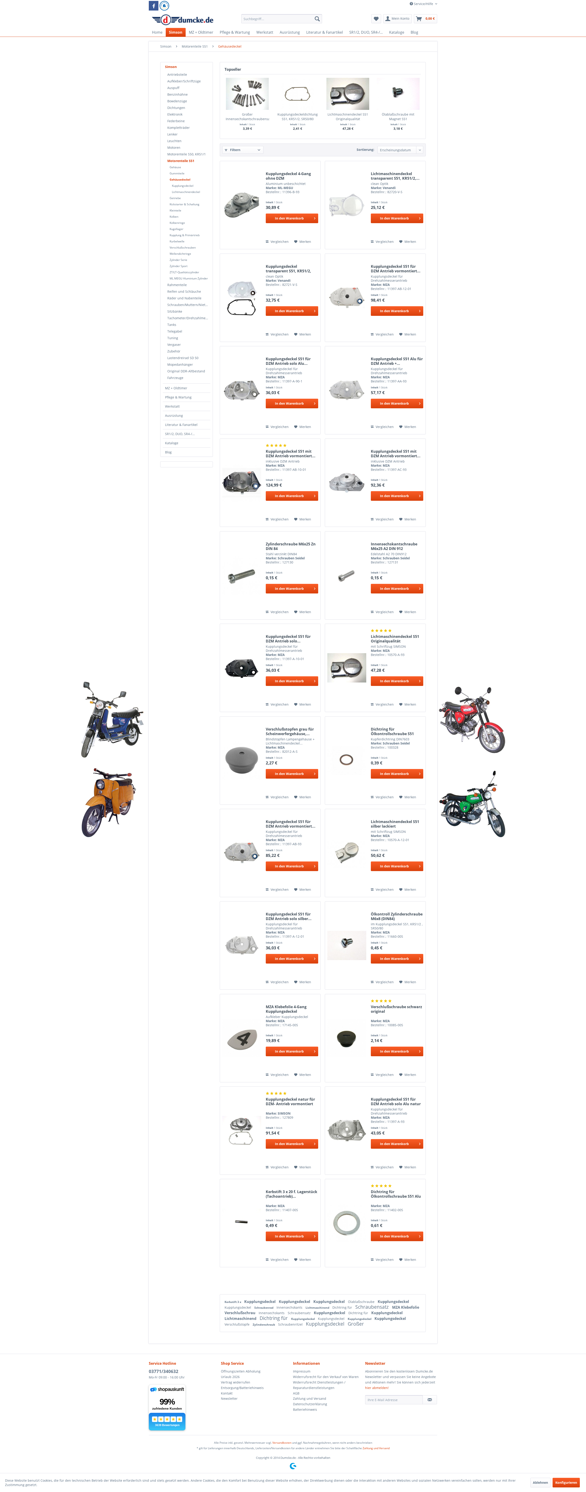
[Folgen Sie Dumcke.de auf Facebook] (153, 6)
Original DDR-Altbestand (186, 371)
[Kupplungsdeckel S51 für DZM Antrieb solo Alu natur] (346, 1130)
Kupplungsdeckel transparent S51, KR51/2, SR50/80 (288, 268)
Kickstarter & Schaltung (184, 204)
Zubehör (173, 351)
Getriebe (175, 198)
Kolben (174, 217)
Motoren (173, 147)
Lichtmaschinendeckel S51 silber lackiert (395, 824)
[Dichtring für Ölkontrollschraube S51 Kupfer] (346, 760)
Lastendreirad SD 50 (182, 358)
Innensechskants (290, 1307)
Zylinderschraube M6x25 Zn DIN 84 (291, 546)
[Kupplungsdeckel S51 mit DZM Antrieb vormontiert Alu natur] (346, 482)
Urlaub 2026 (230, 1377)
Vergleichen (279, 241)
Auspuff (173, 88)
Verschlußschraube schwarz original (396, 1009)
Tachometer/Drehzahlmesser (188, 318)
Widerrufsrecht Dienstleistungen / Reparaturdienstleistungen (319, 1385)
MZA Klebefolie (405, 1307)
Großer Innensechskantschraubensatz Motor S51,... (247, 116)
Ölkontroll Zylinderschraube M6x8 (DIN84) (397, 916)
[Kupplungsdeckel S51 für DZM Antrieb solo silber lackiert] (241, 945)
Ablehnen (540, 1482)
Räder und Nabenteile (184, 298)
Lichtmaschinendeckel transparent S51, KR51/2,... (395, 176)
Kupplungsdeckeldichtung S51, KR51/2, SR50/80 (297, 116)
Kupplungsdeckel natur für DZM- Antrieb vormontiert (290, 1101)
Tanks (171, 324)
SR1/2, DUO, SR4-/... (180, 434)
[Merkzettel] (376, 18)
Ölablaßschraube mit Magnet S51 (398, 116)
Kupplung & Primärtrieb (185, 235)
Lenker (172, 134)
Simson (171, 67)
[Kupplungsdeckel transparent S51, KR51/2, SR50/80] (241, 297)
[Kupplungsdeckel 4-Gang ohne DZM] (241, 205)
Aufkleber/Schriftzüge (184, 81)
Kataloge (171, 443)
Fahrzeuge (175, 378)
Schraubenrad (264, 1308)
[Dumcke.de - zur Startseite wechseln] (182, 20)
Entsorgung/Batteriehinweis (242, 1388)
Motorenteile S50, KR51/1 (186, 154)
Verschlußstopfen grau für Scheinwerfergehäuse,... (290, 731)
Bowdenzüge (177, 101)
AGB (296, 1393)
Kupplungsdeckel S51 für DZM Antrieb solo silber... (289, 916)
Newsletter (229, 1398)
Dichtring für (342, 1307)
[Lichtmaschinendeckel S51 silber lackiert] (346, 853)
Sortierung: (365, 149)
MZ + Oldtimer (176, 388)
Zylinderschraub (264, 1325)
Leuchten (174, 141)
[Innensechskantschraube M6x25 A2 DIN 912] (346, 575)
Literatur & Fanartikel (181, 424)
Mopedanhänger (180, 364)
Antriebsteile (177, 74)
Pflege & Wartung (178, 397)
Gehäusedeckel (180, 179)
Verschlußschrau (240, 1312)
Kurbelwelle (177, 241)
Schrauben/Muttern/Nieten (188, 305)
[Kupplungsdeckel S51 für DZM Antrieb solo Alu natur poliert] (241, 390)
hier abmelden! (377, 1388)
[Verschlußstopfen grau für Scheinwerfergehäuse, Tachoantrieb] (241, 760)
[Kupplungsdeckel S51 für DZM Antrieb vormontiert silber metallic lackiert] (346, 297)
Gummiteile (177, 173)
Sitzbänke (174, 311)
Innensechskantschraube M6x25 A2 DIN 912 (394, 546)
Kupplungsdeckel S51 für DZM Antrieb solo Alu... (288, 361)
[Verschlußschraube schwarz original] (346, 1038)
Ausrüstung (174, 415)
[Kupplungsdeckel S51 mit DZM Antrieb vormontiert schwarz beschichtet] (241, 482)
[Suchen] (317, 18)
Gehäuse (175, 167)
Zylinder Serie (178, 260)
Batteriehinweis (305, 1409)
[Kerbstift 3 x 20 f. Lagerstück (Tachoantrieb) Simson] (241, 1223)
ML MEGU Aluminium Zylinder (189, 278)
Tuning (172, 338)
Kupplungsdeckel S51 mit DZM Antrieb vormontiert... (290, 453)
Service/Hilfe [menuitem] (423, 4)
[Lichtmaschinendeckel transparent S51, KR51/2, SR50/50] (346, 205)
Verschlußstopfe (237, 1324)
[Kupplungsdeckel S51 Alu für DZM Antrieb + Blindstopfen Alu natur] (346, 390)
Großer (356, 1324)
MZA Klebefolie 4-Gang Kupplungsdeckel (286, 1009)
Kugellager (176, 229)
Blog (168, 452)
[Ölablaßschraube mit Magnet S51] (398, 94)
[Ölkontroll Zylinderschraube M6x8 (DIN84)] (346, 945)
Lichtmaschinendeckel (186, 192)
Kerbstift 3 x (233, 1302)
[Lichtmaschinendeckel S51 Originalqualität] (348, 94)
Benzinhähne (177, 94)
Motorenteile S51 (180, 161)
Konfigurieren (566, 1482)
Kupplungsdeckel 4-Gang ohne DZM (288, 176)
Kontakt (227, 1393)
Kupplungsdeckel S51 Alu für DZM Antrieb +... (397, 361)
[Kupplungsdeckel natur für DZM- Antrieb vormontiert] (241, 1130)
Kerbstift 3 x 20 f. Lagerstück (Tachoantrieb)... (291, 1194)
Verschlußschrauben (183, 247)
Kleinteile (175, 210)
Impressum (301, 1371)
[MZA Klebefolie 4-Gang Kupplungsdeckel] (241, 1038)
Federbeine (176, 121)
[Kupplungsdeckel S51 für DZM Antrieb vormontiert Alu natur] (241, 853)
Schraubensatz (372, 1307)
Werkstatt (172, 406)
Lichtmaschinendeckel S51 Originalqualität (348, 116)
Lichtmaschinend (318, 1308)
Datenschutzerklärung (310, 1404)
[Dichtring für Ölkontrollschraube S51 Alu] (346, 1223)
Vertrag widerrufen (235, 1382)
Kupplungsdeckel (182, 186)
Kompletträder (178, 127)
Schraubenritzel (291, 1324)
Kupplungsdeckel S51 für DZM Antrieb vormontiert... (396, 268)
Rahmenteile (177, 285)
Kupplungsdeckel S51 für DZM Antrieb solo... (288, 638)
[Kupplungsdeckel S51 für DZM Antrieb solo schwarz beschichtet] (241, 667)
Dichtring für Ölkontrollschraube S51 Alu (396, 1194)
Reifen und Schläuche (184, 291)
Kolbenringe (177, 223)
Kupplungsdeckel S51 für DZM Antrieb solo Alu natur (396, 1101)
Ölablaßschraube (361, 1302)
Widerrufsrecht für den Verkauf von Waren (326, 1377)
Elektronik (174, 114)
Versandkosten (281, 1443)
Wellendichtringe (180, 254)
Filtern (234, 150)
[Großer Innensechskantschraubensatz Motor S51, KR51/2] (247, 94)
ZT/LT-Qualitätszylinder (184, 272)
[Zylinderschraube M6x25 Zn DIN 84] (241, 575)
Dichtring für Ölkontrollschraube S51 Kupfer (392, 731)
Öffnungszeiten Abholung (240, 1371)
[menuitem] (281, 21)
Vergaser (174, 344)
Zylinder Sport (178, 266)
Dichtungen (176, 108)
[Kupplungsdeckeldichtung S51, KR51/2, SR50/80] (298, 94)
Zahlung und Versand (309, 1398)
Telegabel (174, 331)
